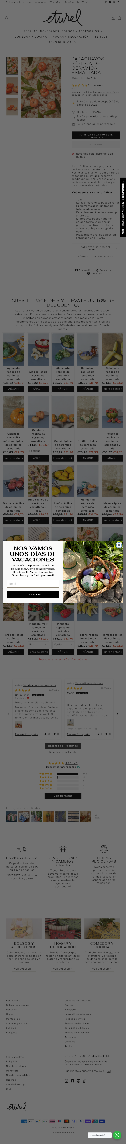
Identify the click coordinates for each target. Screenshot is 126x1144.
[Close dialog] (119, 545)
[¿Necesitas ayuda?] (117, 1135)
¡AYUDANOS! (33, 594)
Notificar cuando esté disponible (123, 207)
